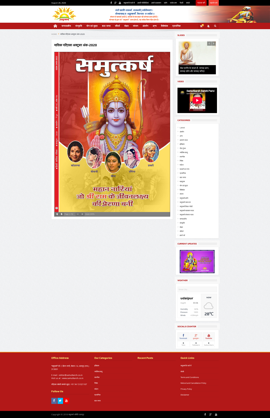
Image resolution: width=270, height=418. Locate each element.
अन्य (155, 26)
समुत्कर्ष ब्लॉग (184, 198)
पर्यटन (182, 165)
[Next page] (61, 214)
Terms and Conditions (190, 377)
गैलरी (181, 3)
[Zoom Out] (78, 214)
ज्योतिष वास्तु (184, 152)
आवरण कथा (184, 140)
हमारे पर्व (182, 235)
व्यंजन (135, 26)
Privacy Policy (186, 389)
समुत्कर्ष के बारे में (129, 3)
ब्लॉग (165, 3)
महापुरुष (182, 181)
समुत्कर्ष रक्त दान (185, 202)
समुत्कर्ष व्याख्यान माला (187, 210)
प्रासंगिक (176, 26)
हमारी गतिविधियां (143, 3)
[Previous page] (57, 214)
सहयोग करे (213, 3)
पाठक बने (201, 2)
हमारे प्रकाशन (156, 3)
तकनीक (182, 156)
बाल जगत (106, 26)
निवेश (181, 160)
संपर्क (188, 3)
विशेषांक (164, 26)
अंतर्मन (145, 26)
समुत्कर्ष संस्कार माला (187, 214)
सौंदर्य (117, 26)
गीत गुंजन (183, 148)
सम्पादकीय (66, 26)
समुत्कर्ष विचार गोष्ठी (186, 206)
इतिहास (182, 144)
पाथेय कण (173, 3)
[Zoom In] (82, 214)
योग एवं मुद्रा (92, 26)
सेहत (126, 26)
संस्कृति (78, 26)
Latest (182, 127)
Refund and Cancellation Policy (193, 383)
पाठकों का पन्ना (184, 169)
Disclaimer (185, 394)
